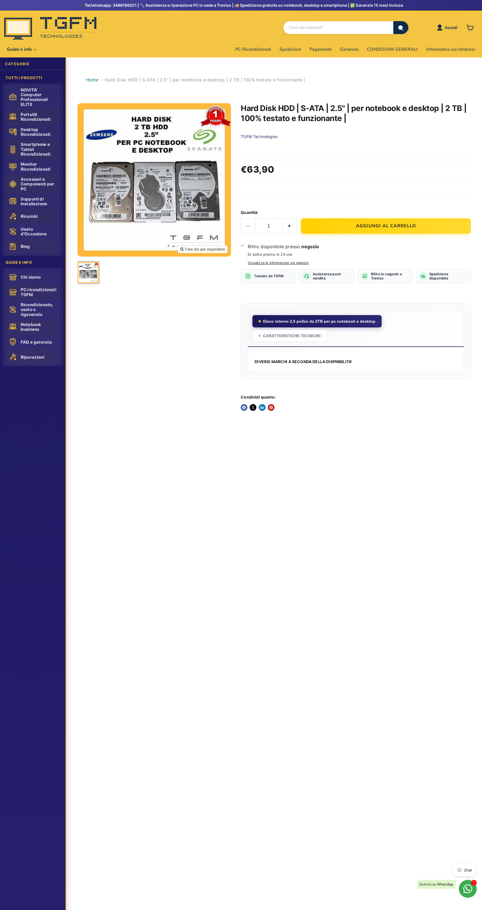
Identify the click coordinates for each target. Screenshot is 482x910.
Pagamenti (320, 49)
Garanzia (349, 49)
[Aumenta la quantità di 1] (289, 226)
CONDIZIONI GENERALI (392, 49)
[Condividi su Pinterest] (271, 407)
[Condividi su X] (253, 407)
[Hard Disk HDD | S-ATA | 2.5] (88, 273)
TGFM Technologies (259, 136)
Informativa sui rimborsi (450, 49)
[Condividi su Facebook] (244, 407)
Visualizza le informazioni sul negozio (278, 263)
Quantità (249, 212)
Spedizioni (290, 49)
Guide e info (20, 49)
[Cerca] (400, 27)
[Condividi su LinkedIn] (262, 407)
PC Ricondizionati (253, 49)
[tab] (317, 321)
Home (92, 80)
